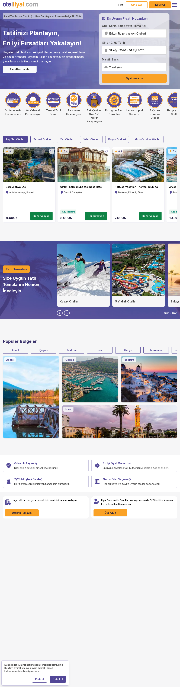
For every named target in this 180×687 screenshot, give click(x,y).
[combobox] (146, 33)
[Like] (52, 151)
